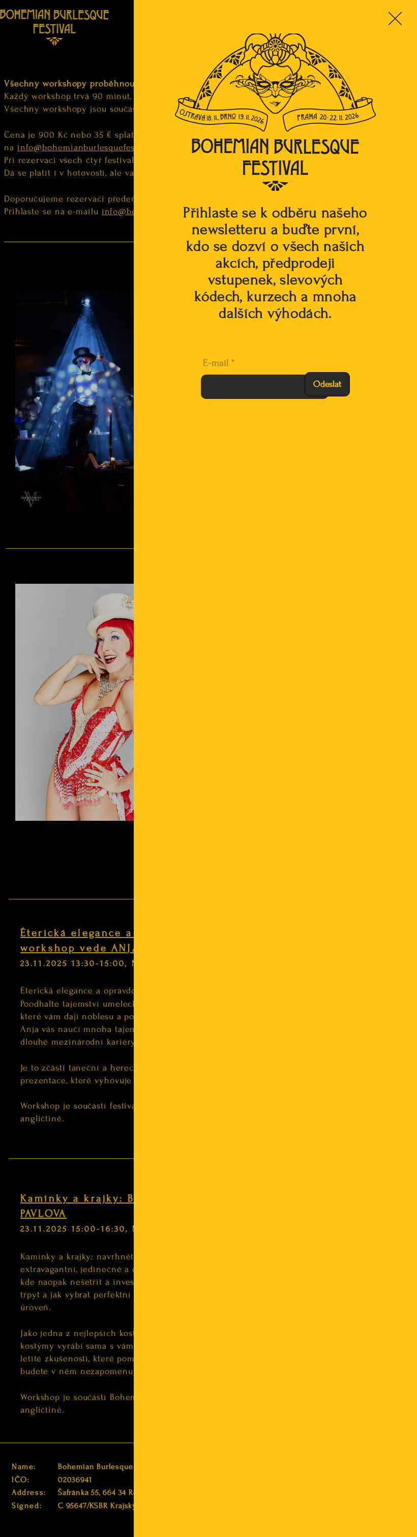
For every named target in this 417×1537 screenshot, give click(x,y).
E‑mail (216, 363)
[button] (395, 18)
